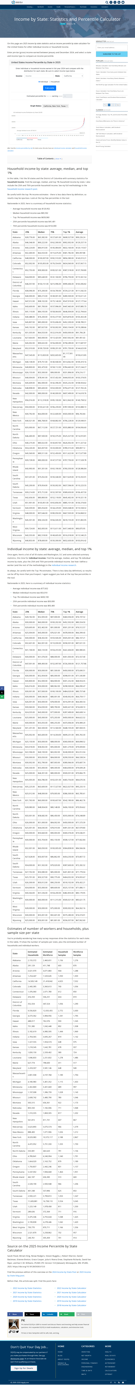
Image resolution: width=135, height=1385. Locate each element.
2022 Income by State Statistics (27, 1288)
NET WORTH (86, 1355)
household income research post (22, 189)
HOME (60, 1352)
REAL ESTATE (110, 1355)
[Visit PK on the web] (10, 1332)
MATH (83, 1374)
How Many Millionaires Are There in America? (110, 121)
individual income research (64, 565)
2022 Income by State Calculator (71, 1288)
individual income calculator (63, 148)
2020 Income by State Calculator (71, 1297)
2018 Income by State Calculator (71, 1305)
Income (50, 7)
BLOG (60, 1355)
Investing (29, 7)
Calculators (104, 7)
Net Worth (41, 7)
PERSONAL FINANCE (89, 1363)
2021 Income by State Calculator (71, 1292)
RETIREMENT (110, 1367)
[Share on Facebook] (2, 688)
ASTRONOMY (110, 1363)
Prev (105, 105)
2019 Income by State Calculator (71, 1301)
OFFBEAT (108, 1374)
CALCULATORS (111, 1370)
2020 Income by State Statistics (27, 1297)
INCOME (84, 1359)
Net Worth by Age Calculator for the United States (111, 85)
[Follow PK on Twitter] (17, 1332)
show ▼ (58, 159)
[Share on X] (2, 692)
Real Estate (83, 7)
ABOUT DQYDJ (63, 1359)
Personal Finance (70, 7)
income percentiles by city (24, 148)
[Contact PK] (13, 1332)
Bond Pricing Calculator (103, 146)
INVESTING (85, 1352)
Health (58, 7)
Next (118, 105)
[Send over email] (2, 697)
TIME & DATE (86, 1370)
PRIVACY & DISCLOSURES (63, 1364)
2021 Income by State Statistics (27, 1292)
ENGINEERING (86, 1367)
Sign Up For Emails (24, 1368)
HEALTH (108, 1352)
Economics (94, 7)
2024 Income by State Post (64, 1272)
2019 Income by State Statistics (27, 1301)
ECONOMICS (110, 1359)
